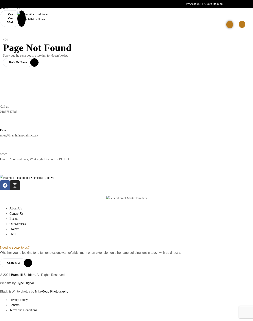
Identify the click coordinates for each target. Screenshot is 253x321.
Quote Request (213, 3)
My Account (193, 3)
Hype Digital (25, 283)
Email (3, 130)
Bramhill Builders (23, 274)
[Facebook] (5, 185)
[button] (242, 24)
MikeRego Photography (51, 291)
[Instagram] (15, 185)
